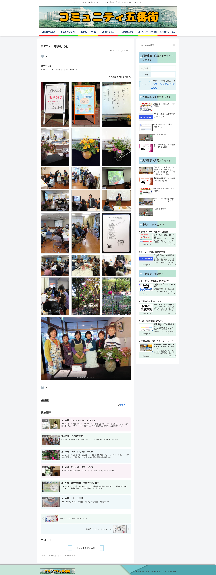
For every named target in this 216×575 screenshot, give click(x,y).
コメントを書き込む (86, 548)
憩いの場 (46, 400)
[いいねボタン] (42, 56)
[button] (174, 45)
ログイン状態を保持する (164, 80)
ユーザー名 (144, 68)
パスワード (144, 74)
